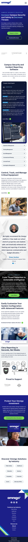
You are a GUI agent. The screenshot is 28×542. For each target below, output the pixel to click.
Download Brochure (14, 38)
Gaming (19, 471)
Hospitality (9, 476)
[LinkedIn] (16, 502)
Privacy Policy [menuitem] (14, 537)
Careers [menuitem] (14, 529)
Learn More (6, 119)
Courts (7, 481)
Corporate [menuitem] (14, 519)
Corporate (19, 476)
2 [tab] (15, 263)
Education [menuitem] (14, 513)
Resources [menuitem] (14, 523)
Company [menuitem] (14, 528)
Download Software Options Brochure (11, 322)
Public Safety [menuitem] (14, 509)
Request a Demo (14, 33)
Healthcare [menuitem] (14, 511)
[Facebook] (11, 502)
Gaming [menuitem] (14, 515)
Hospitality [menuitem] (14, 517)
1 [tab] (13, 263)
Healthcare (19, 465)
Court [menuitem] (14, 521)
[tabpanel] (14, 243)
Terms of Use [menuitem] (14, 539)
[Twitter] (14, 502)
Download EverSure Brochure (14, 418)
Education (9, 471)
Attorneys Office (18, 481)
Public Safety (9, 465)
